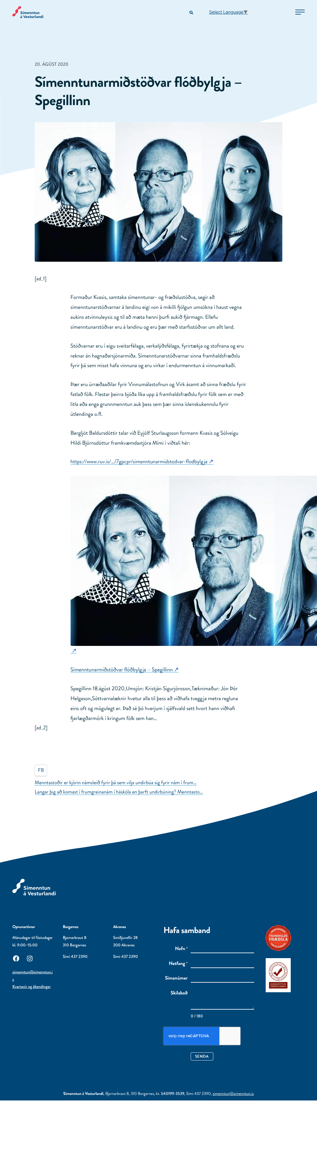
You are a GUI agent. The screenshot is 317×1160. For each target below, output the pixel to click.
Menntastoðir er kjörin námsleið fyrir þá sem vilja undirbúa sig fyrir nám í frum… (116, 782)
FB (41, 770)
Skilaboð (179, 993)
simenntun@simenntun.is (233, 1094)
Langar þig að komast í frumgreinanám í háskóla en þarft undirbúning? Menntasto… (119, 792)
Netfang (178, 963)
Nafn (181, 948)
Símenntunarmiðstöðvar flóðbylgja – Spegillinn (122, 669)
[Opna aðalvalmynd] (300, 12)
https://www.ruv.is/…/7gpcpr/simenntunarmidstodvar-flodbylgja (139, 461)
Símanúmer (176, 978)
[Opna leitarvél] (191, 13)
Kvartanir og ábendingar (31, 987)
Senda (202, 1056)
